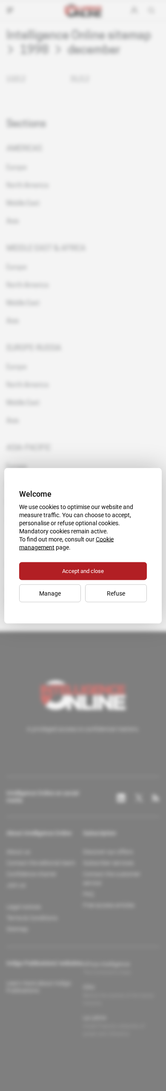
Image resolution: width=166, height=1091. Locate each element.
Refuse (116, 593)
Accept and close (83, 570)
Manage (50, 593)
